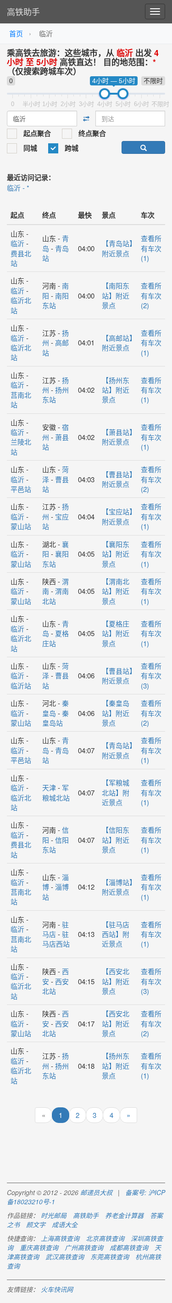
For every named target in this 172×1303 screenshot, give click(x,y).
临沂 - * (18, 187)
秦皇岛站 (55, 718)
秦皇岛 (55, 707)
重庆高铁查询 (39, 1247)
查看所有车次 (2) (151, 295)
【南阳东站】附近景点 (115, 295)
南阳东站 (55, 300)
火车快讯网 (57, 1289)
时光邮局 (54, 1215)
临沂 (17, 243)
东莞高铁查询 (109, 1256)
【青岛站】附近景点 (117, 248)
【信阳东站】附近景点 (115, 839)
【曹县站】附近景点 (117, 479)
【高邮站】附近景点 (117, 342)
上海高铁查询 (60, 1238)
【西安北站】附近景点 (115, 981)
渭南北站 (55, 595)
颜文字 (35, 1224)
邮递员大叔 (96, 1192)
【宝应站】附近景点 (117, 516)
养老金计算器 (124, 1215)
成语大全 (65, 1224)
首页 (16, 33)
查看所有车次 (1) (151, 248)
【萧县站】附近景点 (117, 436)
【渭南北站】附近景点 (115, 591)
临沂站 (21, 685)
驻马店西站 (56, 938)
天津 (49, 787)
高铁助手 (23, 11)
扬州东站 (55, 394)
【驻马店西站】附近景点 (115, 934)
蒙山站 (21, 526)
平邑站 (21, 489)
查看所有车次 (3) (151, 675)
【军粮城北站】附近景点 (115, 792)
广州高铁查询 (84, 1247)
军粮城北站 (56, 792)
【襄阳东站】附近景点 (115, 554)
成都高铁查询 (129, 1247)
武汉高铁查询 (64, 1256)
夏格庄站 (55, 638)
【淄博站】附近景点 (117, 887)
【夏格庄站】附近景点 (115, 633)
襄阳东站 (55, 558)
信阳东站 (55, 844)
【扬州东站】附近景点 (115, 390)
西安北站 (55, 986)
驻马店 (55, 929)
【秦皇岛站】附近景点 (115, 713)
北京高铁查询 (105, 1238)
